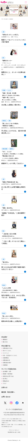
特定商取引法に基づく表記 (14, 432)
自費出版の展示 (7, 362)
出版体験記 (6, 357)
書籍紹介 (5, 339)
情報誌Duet (6, 381)
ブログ (4, 383)
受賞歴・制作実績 (7, 373)
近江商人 (5, 378)
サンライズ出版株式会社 (14, 409)
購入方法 (5, 342)
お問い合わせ (5, 397)
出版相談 (5, 365)
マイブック (6, 353)
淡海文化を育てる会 (8, 376)
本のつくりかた (7, 350)
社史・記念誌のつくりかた (10, 355)
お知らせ (4, 387)
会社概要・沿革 (7, 371)
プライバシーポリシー (14, 430)
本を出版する (5, 346)
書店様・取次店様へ (8, 392)
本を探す (4, 337)
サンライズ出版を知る (8, 369)
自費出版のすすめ (7, 348)
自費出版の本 (6, 360)
